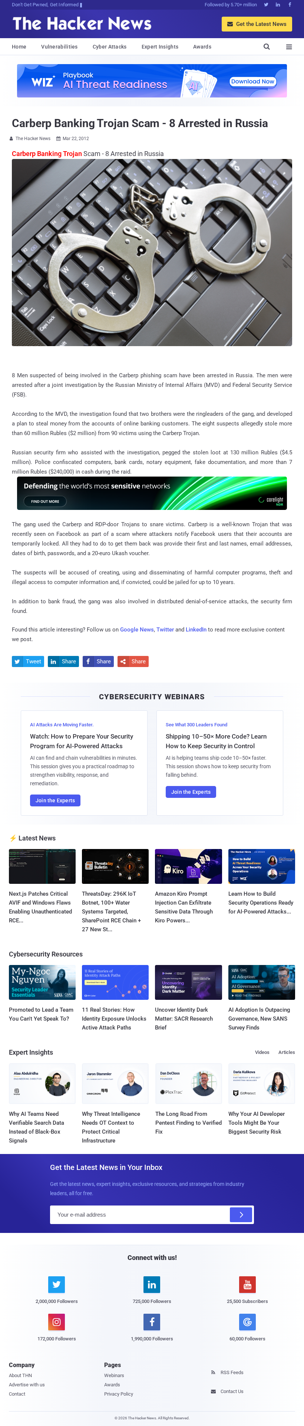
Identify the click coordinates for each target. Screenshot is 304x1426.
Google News (137, 629)
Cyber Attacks (110, 47)
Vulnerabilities (59, 47)
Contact (17, 1394)
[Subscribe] (241, 1214)
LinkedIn (196, 629)
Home (19, 47)
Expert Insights (160, 47)
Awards (202, 47)
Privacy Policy (118, 1394)
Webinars (114, 1375)
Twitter (165, 629)
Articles (286, 1052)
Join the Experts (55, 800)
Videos (262, 1052)
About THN (20, 1375)
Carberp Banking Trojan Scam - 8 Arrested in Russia (140, 123)
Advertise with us (27, 1384)
